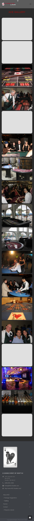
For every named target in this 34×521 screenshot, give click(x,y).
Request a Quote (9, 510)
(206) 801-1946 (9, 483)
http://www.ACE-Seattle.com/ (13, 488)
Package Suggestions (10, 498)
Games (5, 504)
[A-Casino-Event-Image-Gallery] (17, 29)
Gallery (6, 501)
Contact (5, 507)
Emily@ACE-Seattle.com (12, 485)
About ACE (6, 494)
